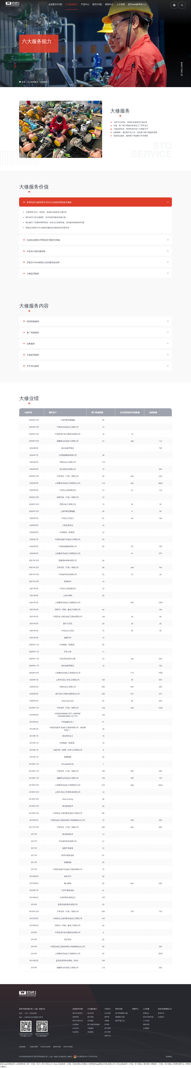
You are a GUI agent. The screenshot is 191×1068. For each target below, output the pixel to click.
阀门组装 (90, 1017)
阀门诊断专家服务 (93, 1024)
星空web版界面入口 (165, 1009)
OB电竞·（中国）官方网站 (161, 1064)
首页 (23, 82)
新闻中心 (135, 1009)
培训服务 (90, 1032)
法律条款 (169, 1056)
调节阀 (106, 1017)
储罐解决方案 (120, 1017)
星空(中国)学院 (148, 1017)
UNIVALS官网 (45, 1046)
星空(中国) (119, 1009)
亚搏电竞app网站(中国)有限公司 (102, 1064)
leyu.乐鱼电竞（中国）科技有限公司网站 (70, 1064)
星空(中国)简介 (78, 1013)
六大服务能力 (32, 82)
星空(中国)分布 (78, 1020)
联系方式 (161, 1013)
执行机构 (107, 1028)
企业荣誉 (76, 1024)
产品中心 (107, 1009)
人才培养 (146, 1020)
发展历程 (76, 1017)
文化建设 (146, 1028)
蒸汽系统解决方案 (121, 1013)
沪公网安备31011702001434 (87, 1056)
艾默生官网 (34, 1046)
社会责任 (76, 1032)
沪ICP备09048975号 (26, 1056)
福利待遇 (146, 1024)
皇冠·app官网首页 (7, 1064)
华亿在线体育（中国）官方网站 (129, 1064)
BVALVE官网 (68, 1046)
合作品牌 (107, 1013)
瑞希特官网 (57, 1046)
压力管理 (107, 1032)
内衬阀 (106, 1024)
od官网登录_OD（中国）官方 (28, 1064)
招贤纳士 (146, 1013)
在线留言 (161, 1017)
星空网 (146, 1064)
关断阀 (106, 1020)
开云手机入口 (47, 1064)
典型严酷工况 (120, 1020)
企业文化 (76, 1028)
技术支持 (90, 1013)
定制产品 (107, 1035)
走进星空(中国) (78, 1009)
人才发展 (146, 1009)
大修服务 (44, 82)
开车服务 (90, 1020)
